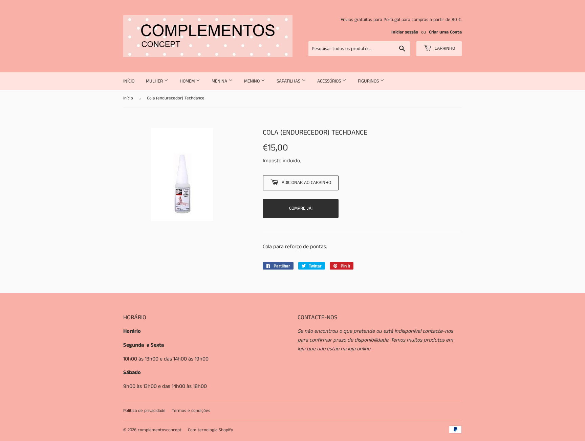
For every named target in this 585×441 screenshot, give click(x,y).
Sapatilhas (289, 81)
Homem (188, 81)
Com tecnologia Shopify (210, 430)
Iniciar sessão (404, 32)
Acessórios (329, 81)
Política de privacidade (144, 411)
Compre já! (300, 208)
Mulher (155, 81)
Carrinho (444, 48)
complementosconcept (159, 430)
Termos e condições (191, 411)
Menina (220, 81)
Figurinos (369, 81)
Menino (252, 81)
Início (128, 81)
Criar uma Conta (445, 32)
